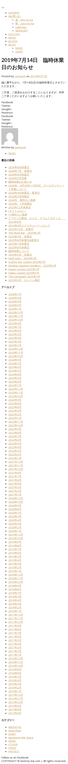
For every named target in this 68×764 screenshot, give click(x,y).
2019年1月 (14, 571)
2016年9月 (14, 669)
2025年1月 (14, 345)
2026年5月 (14, 298)
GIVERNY (14, 12)
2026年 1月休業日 (20, 203)
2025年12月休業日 (19, 207)
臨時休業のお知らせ (20, 181)
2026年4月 (14, 301)
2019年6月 (14, 552)
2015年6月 (14, 713)
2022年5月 (14, 443)
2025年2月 (14, 341)
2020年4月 (14, 520)
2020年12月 (15, 498)
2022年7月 (14, 436)
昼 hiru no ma (24, 20)
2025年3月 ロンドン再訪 (24, 280)
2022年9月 (14, 429)
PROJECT (14, 751)
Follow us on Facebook (14, 757)
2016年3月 (14, 684)
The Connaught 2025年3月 (24, 276)
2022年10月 (15, 425)
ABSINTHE (14, 727)
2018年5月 (14, 596)
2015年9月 (14, 705)
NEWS (19, 48)
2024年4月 (14, 374)
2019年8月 (14, 545)
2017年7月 (14, 633)
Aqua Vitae (14, 730)
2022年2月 (14, 454)
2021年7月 (14, 476)
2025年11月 (15, 316)
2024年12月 (15, 349)
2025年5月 (14, 334)
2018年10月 (15, 582)
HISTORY (14, 34)
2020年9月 (14, 505)
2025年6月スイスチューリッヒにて (29, 225)
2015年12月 (15, 695)
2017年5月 (14, 640)
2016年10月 (15, 665)
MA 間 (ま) (14, 16)
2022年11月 (15, 421)
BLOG (12, 44)
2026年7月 (14, 294)
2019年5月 (14, 556)
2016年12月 (15, 658)
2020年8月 (14, 509)
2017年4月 (14, 644)
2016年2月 (14, 687)
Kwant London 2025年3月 (23, 269)
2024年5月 (14, 370)
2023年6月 (14, 407)
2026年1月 (14, 308)
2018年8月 (14, 589)
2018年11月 (15, 578)
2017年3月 (14, 647)
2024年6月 (14, 367)
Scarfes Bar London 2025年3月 (27, 262)
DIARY (19, 51)
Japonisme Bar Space (20, 737)
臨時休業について (18, 251)
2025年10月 (15, 319)
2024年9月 (14, 359)
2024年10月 (15, 356)
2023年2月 (14, 414)
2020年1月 (14, 531)
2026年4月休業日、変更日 (24, 192)
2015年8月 (14, 709)
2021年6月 (14, 480)
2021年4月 (14, 483)
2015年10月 (15, 702)
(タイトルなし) (17, 211)
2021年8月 (14, 472)
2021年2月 (14, 491)
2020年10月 (15, 501)
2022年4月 (14, 447)
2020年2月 (14, 527)
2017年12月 (15, 614)
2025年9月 (14, 323)
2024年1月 (14, 385)
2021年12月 (15, 461)
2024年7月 (14, 363)
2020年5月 (14, 516)
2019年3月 (14, 563)
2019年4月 (14, 560)
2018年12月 (15, 574)
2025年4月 (14, 338)
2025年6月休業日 (18, 247)
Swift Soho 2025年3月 (22, 258)
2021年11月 (15, 465)
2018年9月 (14, 585)
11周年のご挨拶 (17, 214)
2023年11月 (15, 392)
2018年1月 (14, 611)
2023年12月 (15, 389)
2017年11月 (15, 618)
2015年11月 (15, 698)
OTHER (13, 744)
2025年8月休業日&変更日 (23, 240)
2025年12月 (15, 312)
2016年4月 (14, 680)
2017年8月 (14, 629)
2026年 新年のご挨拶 (22, 200)
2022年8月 (14, 432)
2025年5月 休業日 (20, 254)
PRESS (12, 748)
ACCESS (12, 41)
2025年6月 (14, 330)
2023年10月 (15, 396)
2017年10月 (15, 622)
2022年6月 (14, 440)
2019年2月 (14, 567)
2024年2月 (14, 381)
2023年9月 (14, 400)
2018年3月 (14, 603)
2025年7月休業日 (18, 243)
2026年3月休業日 (18, 196)
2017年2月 (14, 651)
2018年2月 (14, 607)
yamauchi (20, 76)
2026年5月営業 (17, 178)
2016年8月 (14, 673)
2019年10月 (15, 538)
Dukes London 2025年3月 (23, 273)
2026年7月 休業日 (20, 171)
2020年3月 (14, 523)
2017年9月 (14, 625)
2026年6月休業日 (18, 174)
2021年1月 (14, 494)
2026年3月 (14, 305)
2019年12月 (15, 534)
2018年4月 (14, 600)
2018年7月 (14, 593)
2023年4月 (14, 410)
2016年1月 (14, 691)
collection (21, 27)
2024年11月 (15, 352)
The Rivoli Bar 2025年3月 (24, 232)
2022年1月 (14, 458)
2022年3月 (14, 451)
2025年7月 (14, 327)
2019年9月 (14, 542)
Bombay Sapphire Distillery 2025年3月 (32, 265)
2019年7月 (14, 549)
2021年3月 (14, 487)
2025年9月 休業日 (20, 236)
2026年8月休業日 (18, 167)
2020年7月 (14, 512)
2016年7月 (14, 676)
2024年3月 (14, 378)
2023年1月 (14, 418)
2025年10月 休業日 (20, 229)
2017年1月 (14, 654)
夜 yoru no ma (24, 23)
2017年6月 (14, 636)
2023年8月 (14, 403)
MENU (12, 37)
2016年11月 (15, 662)
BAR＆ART (21, 30)
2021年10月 (15, 469)
